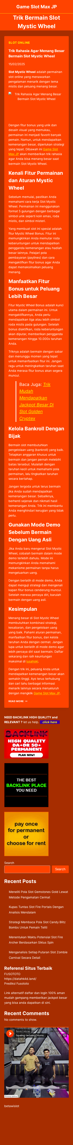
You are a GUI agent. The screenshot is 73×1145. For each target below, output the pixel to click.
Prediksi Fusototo (16, 983)
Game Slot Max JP (47, 693)
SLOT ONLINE (19, 42)
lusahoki (32, 661)
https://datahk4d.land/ (20, 979)
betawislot (11, 1106)
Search (9, 863)
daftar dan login (36, 993)
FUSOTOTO (12, 974)
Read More (18, 701)
